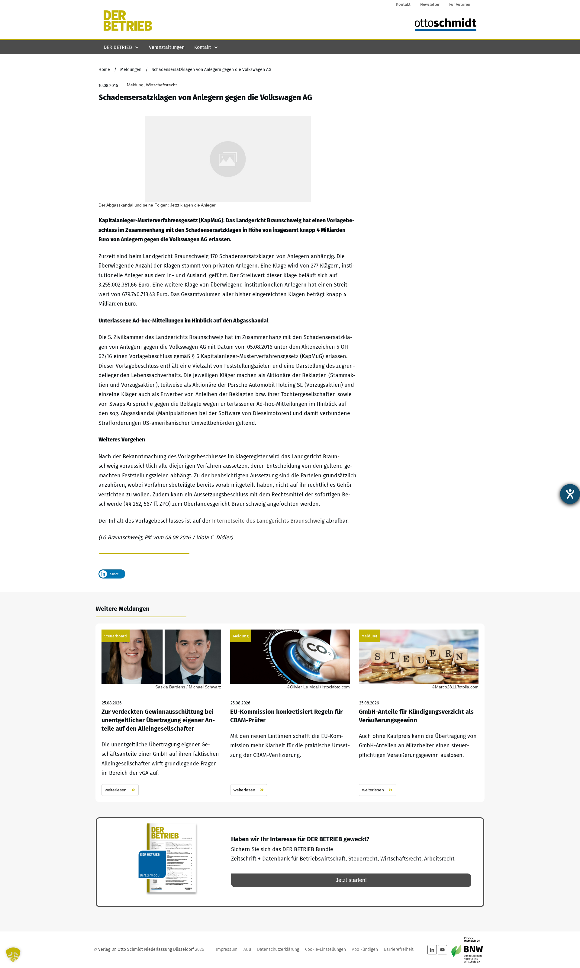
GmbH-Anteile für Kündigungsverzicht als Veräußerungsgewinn (418, 713)
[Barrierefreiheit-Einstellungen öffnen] (570, 494)
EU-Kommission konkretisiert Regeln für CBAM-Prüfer (290, 713)
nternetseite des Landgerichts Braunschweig (269, 521)
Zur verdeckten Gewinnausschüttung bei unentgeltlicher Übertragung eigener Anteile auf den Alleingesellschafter (161, 713)
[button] (13, 954)
